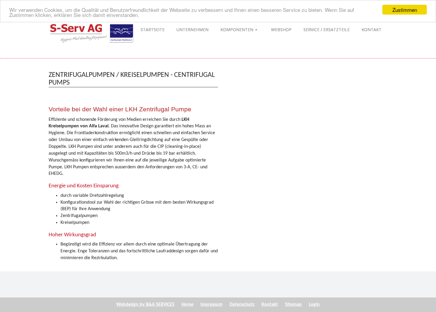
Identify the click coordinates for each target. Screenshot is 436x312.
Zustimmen (404, 9)
